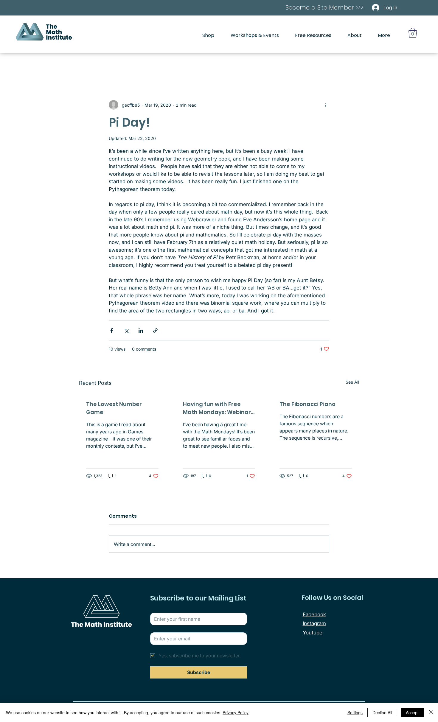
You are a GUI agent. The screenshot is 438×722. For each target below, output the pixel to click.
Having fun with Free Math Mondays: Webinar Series (217, 408)
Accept (412, 712)
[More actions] (325, 104)
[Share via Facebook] (111, 330)
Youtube (312, 633)
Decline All (382, 712)
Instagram (314, 623)
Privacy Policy (235, 712)
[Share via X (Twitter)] (126, 330)
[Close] (430, 712)
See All (352, 382)
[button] (413, 33)
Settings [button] (355, 712)
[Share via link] (155, 330)
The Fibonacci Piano (307, 404)
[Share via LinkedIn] (141, 330)
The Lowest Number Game (114, 408)
